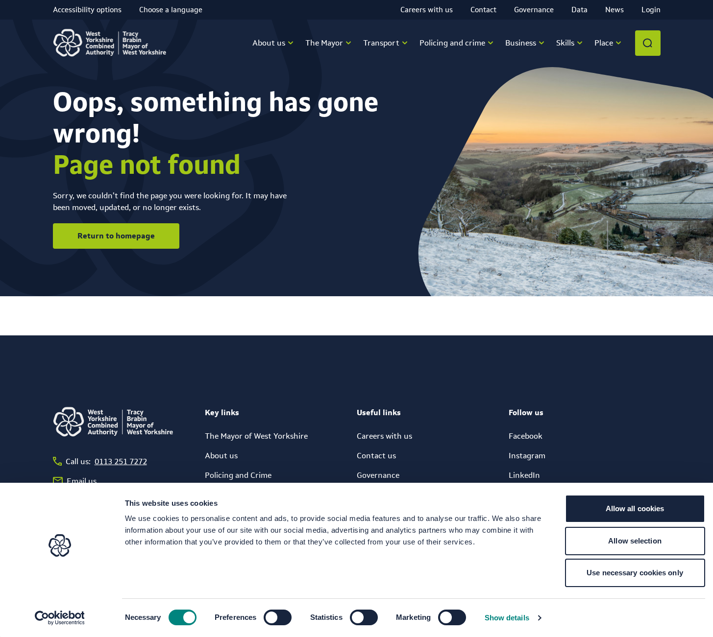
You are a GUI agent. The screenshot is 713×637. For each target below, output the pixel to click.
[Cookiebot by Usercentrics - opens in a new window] (59, 618)
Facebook (525, 436)
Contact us (376, 455)
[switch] (278, 617)
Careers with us (426, 9)
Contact (483, 9)
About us (221, 455)
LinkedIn (524, 475)
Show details (507, 617)
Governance (534, 9)
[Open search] (648, 43)
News (614, 9)
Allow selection (635, 541)
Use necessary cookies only (635, 572)
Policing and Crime (238, 475)
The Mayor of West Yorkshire (256, 436)
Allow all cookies (635, 508)
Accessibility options (87, 9)
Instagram (527, 455)
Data (579, 9)
